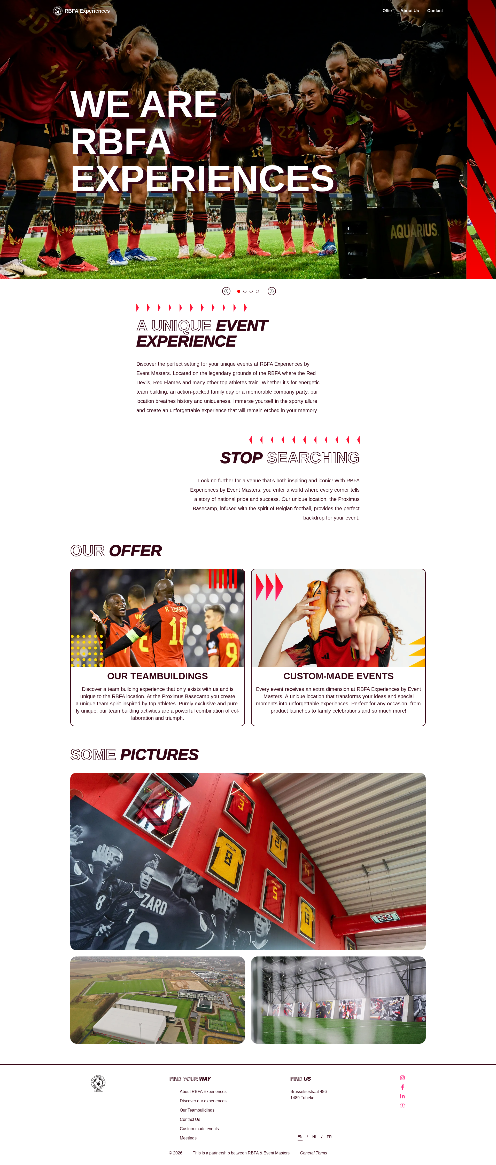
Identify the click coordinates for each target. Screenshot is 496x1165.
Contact (435, 11)
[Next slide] (271, 291)
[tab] (238, 291)
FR (329, 1137)
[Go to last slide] (225, 291)
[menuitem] (402, 1077)
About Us (409, 11)
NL (314, 1137)
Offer (387, 11)
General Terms (313, 1153)
